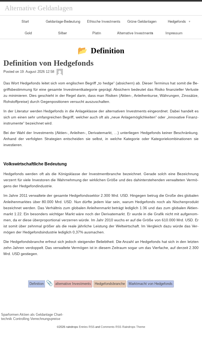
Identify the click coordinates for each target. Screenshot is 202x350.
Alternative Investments (135, 32)
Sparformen (10, 315)
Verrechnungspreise (45, 319)
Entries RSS (86, 326)
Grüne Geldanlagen (141, 21)
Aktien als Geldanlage (36, 315)
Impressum (174, 32)
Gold (28, 32)
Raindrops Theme (133, 326)
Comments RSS (111, 326)
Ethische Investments (103, 21)
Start (25, 21)
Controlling (21, 319)
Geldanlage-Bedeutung (63, 21)
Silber (62, 32)
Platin (96, 32)
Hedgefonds (177, 21)
